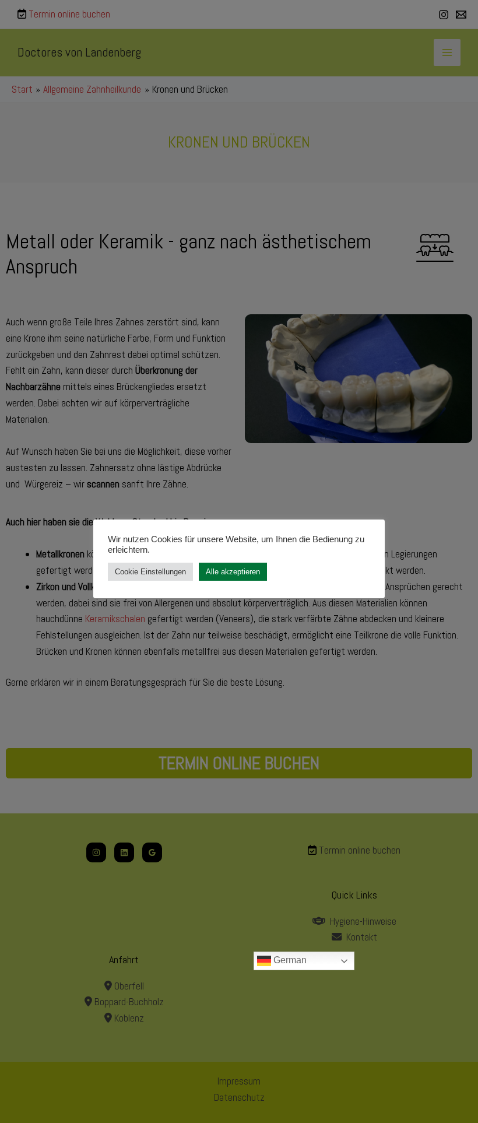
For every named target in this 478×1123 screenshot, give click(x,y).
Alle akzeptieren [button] (233, 571)
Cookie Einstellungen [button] (150, 571)
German (289, 960)
